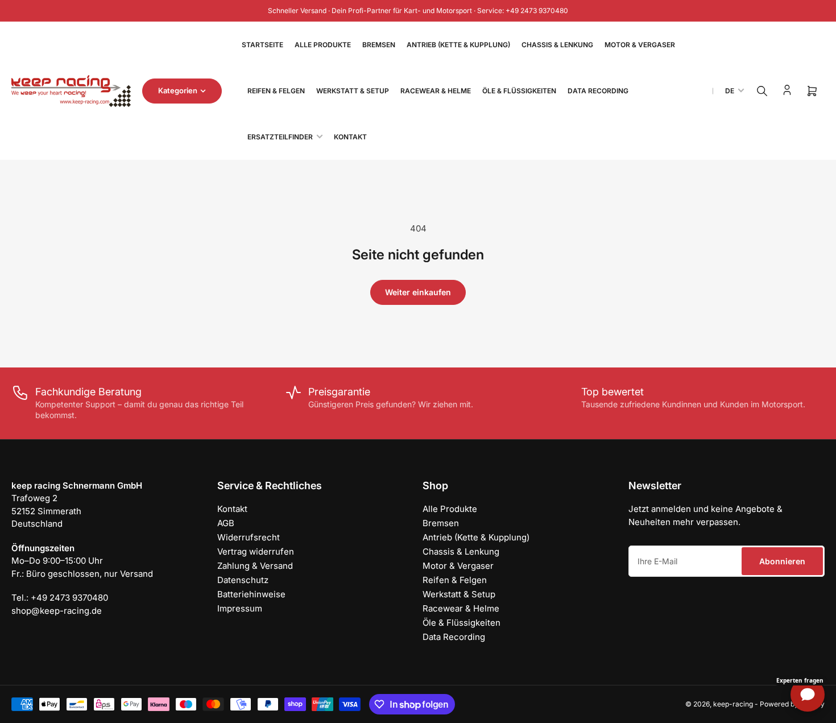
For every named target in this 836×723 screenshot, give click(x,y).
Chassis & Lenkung (557, 44)
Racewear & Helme (435, 90)
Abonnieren (782, 561)
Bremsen (378, 44)
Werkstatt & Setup (352, 90)
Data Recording (598, 90)
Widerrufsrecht (248, 537)
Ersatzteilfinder (280, 137)
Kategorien (177, 90)
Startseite (262, 44)
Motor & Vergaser (640, 44)
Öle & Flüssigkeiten (519, 90)
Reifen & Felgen (276, 90)
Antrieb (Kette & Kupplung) (458, 44)
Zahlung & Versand (255, 565)
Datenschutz (242, 580)
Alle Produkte (323, 44)
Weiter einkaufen (418, 292)
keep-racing (733, 704)
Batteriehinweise (251, 594)
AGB (225, 523)
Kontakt (350, 137)
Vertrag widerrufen (255, 551)
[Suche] (762, 91)
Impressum (239, 608)
